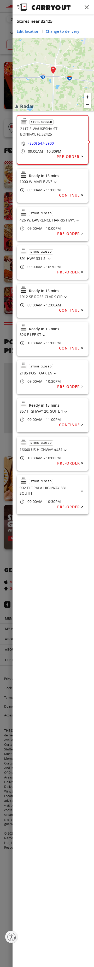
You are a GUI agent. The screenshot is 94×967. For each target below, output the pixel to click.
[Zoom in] (87, 97)
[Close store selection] (86, 7)
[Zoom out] (87, 104)
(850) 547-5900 (41, 143)
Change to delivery (62, 31)
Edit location (28, 31)
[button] (53, 71)
